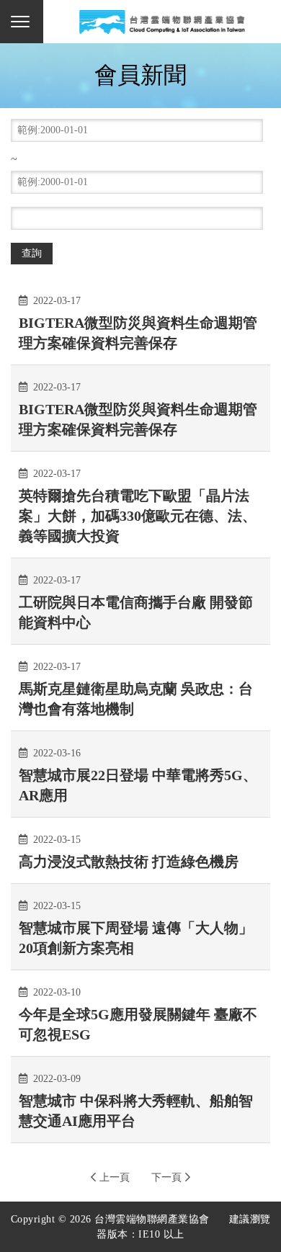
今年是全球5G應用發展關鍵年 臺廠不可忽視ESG (138, 1024)
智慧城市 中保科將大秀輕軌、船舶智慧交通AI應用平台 (136, 1111)
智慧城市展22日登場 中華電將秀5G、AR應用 (138, 785)
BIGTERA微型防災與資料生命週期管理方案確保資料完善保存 (138, 333)
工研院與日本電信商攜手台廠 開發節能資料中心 (136, 612)
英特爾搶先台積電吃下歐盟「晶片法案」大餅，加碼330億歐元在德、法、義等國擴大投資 (138, 516)
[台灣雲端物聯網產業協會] (162, 21)
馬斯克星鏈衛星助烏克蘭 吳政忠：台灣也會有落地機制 (136, 699)
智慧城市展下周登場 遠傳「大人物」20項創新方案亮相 (136, 938)
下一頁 (166, 1177)
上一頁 (114, 1177)
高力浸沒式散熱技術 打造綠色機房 (128, 861)
